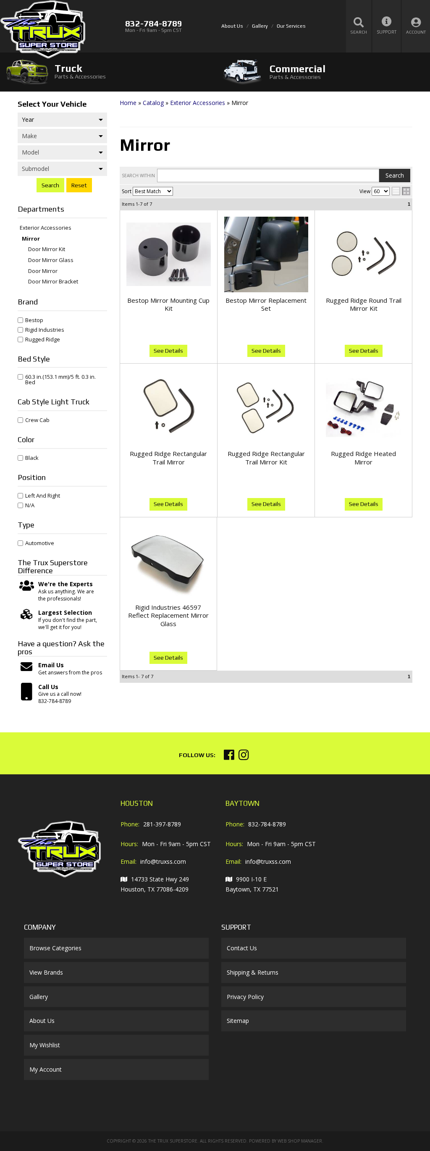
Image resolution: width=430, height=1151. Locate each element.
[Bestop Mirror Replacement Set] (266, 254)
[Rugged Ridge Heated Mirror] (363, 408)
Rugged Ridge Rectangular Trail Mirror (168, 457)
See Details (168, 350)
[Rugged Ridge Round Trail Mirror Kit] (363, 254)
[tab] (107, 71)
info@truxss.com (163, 861)
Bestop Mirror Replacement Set (266, 304)
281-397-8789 (162, 824)
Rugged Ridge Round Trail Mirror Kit (363, 304)
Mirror (31, 239)
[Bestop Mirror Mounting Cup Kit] (168, 254)
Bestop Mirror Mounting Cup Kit (168, 304)
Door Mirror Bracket (53, 281)
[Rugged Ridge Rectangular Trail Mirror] (168, 408)
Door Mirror (43, 271)
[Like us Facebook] (229, 757)
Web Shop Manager (300, 1141)
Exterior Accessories (45, 228)
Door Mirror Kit (46, 249)
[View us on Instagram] (244, 757)
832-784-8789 (267, 824)
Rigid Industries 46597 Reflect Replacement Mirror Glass (168, 615)
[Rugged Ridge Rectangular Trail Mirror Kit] (266, 408)
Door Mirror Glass (50, 260)
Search (50, 185)
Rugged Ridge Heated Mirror (363, 457)
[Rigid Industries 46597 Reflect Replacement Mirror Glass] (168, 561)
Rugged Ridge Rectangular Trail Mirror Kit (266, 457)
